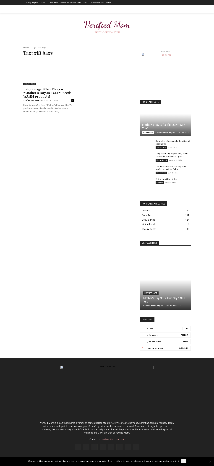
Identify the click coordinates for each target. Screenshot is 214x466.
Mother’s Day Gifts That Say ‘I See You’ (163, 126)
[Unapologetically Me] (107, 26)
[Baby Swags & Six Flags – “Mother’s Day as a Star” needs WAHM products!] (48, 72)
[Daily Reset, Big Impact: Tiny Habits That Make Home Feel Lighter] (146, 156)
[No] (210, 461)
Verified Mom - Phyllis (33, 100)
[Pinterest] (174, 2)
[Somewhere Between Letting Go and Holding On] (146, 144)
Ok (184, 461)
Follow (184, 335)
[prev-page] (142, 192)
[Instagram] (160, 2)
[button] (187, 9)
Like (186, 328)
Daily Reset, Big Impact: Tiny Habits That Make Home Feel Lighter (172, 155)
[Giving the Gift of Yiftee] (146, 182)
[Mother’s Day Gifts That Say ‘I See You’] (165, 122)
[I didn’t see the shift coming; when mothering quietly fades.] (146, 169)
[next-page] (147, 192)
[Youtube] (188, 2)
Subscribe (183, 348)
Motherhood (148, 132)
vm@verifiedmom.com (113, 439)
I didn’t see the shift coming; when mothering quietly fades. (171, 167)
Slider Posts (161, 147)
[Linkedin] (164, 2)
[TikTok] (179, 2)
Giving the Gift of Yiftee (166, 179)
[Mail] (169, 2)
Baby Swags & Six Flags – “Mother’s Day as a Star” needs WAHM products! (47, 92)
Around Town (29, 84)
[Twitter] (183, 2)
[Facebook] (155, 2)
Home (26, 47)
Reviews (160, 183)
